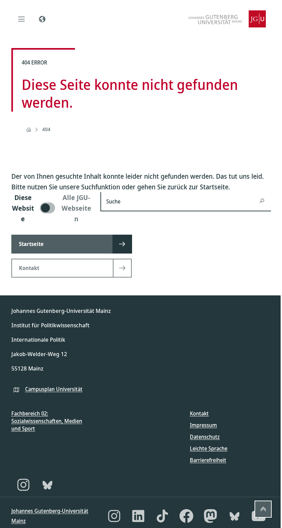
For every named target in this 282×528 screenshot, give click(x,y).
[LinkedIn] (138, 516)
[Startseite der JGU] (227, 18)
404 (46, 129)
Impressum (203, 425)
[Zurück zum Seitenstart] (263, 509)
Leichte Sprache (208, 448)
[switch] (52, 208)
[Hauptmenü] (21, 19)
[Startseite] (28, 129)
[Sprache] (42, 19)
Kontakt (199, 413)
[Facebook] (186, 516)
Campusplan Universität (54, 389)
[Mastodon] (210, 516)
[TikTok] (162, 516)
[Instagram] (23, 485)
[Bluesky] (47, 485)
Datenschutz (205, 437)
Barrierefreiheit (208, 460)
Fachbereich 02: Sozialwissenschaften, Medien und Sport (46, 421)
